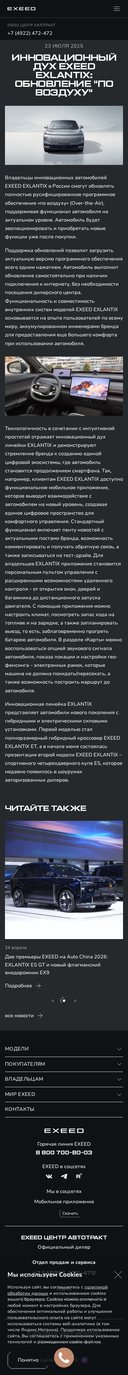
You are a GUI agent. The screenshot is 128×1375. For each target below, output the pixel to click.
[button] (118, 1274)
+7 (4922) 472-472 (30, 33)
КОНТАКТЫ (19, 1109)
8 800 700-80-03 (64, 1152)
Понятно (28, 1360)
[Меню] (117, 8)
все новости (19, 1015)
